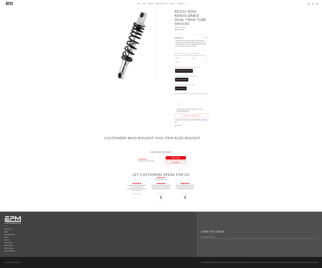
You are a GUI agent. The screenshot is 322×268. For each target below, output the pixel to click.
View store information (183, 111)
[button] (144, 3)
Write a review (175, 158)
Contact (6, 237)
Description (179, 38)
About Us (6, 240)
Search (6, 231)
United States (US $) (12, 262)
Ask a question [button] (175, 162)
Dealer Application (9, 234)
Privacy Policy (8, 242)
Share (179, 125)
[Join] (316, 236)
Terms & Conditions (9, 251)
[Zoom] (132, 45)
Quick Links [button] (8, 229)
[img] (161, 178)
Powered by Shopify (311, 262)
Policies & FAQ (8, 245)
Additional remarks (191, 93)
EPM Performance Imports (211, 262)
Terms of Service (8, 248)
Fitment (205, 38)
